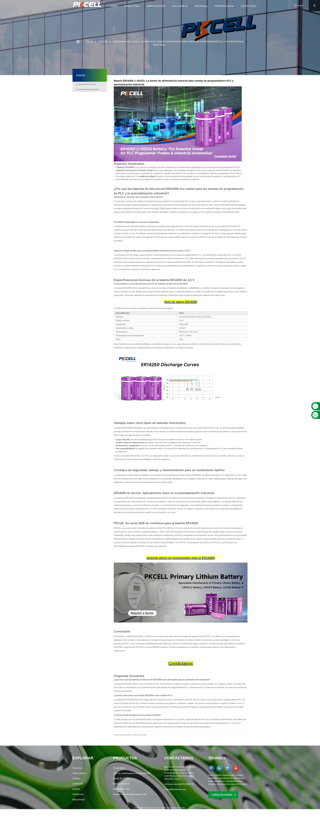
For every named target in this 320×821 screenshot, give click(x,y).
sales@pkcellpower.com (175, 789)
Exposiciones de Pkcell (87, 84)
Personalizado (223, 6)
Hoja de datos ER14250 (180, 302)
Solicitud (76, 778)
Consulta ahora (221, 794)
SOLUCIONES (179, 6)
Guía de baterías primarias (88, 89)
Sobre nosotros (155, 6)
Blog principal (78, 799)
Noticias (103, 42)
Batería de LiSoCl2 (121, 789)
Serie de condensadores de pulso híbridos (131, 773)
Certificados (77, 784)
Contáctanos (248, 6)
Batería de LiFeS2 (121, 778)
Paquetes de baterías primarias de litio (130, 794)
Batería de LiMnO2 (121, 784)
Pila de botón (119, 768)
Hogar (114, 6)
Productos (131, 6)
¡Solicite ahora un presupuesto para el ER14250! (180, 558)
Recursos (200, 6)
